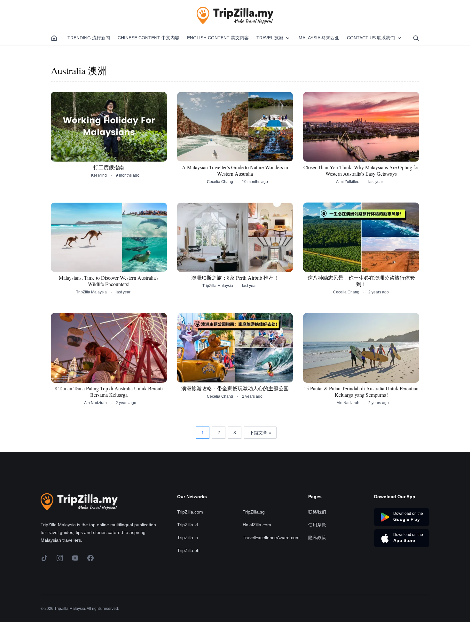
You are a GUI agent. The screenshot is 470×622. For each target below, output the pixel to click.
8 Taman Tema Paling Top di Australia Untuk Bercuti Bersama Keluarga (109, 391)
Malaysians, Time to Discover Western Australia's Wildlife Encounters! (109, 281)
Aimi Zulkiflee (347, 181)
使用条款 (317, 524)
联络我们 (317, 511)
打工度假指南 (108, 167)
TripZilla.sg (254, 511)
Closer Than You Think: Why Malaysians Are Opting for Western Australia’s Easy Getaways (361, 170)
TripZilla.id (187, 524)
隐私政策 (317, 537)
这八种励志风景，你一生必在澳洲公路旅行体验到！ (361, 281)
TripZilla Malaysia (91, 292)
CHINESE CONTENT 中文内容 (148, 37)
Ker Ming (99, 175)
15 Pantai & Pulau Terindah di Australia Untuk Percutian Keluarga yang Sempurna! (361, 391)
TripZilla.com (190, 511)
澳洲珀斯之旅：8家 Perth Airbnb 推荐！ (235, 278)
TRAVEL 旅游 (269, 37)
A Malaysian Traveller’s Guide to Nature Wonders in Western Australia (235, 170)
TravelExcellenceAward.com (271, 537)
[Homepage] (54, 38)
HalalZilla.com (257, 524)
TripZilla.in (187, 537)
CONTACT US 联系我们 (371, 37)
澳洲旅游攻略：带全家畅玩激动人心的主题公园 (235, 388)
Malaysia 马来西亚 (319, 37)
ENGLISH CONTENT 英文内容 (218, 37)
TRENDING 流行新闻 (88, 37)
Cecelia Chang (220, 181)
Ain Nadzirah (95, 403)
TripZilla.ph (188, 550)
